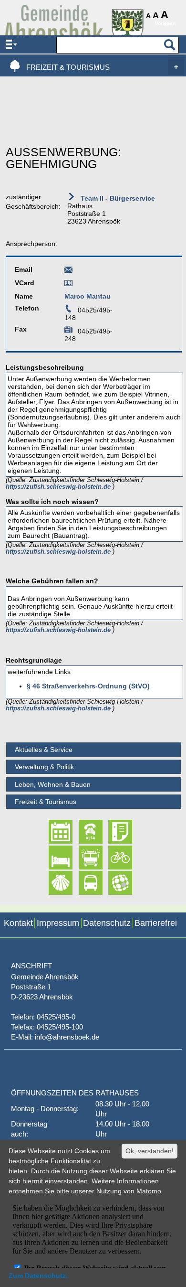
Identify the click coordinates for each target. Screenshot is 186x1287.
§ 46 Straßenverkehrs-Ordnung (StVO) (88, 686)
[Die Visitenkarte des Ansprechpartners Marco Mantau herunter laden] (68, 285)
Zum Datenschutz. (38, 1275)
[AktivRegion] (111, 857)
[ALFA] (82, 832)
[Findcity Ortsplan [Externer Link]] (111, 883)
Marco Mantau (87, 296)
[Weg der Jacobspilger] (52, 883)
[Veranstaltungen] (52, 832)
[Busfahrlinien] (82, 883)
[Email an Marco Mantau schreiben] (68, 271)
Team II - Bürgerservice (117, 198)
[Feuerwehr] (82, 857)
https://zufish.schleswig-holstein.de (59, 486)
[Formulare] (111, 832)
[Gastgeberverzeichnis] (52, 857)
